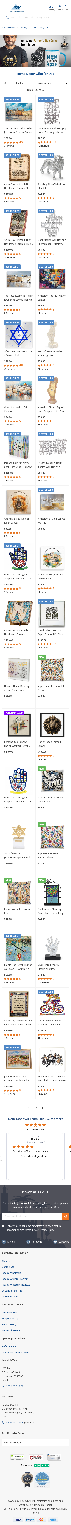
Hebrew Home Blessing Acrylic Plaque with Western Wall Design (16, 688)
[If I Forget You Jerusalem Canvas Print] (52, 558)
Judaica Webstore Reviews (16, 1284)
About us (7, 1261)
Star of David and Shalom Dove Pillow (51, 799)
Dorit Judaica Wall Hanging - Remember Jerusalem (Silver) (52, 242)
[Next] (43, 1108)
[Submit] (7, 17)
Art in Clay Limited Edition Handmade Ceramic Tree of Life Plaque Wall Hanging (17, 242)
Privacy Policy (47, 1229)
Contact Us (8, 1266)
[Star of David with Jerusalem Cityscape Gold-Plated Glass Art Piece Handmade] (19, 836)
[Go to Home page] (16, 8)
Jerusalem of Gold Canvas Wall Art (51, 520)
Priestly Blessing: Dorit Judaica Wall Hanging (50, 464)
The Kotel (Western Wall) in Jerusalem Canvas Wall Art (18, 297)
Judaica (42, 1508)
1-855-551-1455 (14, 1422)
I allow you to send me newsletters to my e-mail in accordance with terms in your (34, 1227)
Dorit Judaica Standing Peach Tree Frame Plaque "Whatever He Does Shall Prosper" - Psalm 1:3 (51, 911)
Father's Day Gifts (41, 27)
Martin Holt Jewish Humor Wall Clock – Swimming (18, 966)
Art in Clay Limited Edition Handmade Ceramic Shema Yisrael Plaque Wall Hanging (18, 186)
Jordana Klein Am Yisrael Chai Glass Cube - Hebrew (18, 464)
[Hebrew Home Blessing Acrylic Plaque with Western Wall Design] (19, 669)
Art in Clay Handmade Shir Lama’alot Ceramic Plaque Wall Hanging (18, 1023)
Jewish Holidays (10, 1296)
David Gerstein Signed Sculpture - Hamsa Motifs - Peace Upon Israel (18, 576)
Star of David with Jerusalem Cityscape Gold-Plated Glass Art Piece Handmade (18, 855)
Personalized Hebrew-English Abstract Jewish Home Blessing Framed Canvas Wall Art (16, 744)
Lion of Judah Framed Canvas (49, 743)
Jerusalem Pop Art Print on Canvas (52, 297)
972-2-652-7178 (14, 1386)
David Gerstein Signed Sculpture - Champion (49, 1022)
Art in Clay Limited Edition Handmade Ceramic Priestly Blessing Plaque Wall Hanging (17, 632)
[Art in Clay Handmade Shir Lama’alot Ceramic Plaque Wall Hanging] (19, 1004)
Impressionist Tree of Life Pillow (51, 687)
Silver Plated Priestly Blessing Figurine (48, 966)
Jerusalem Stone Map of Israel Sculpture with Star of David (51, 409)
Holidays (24, 27)
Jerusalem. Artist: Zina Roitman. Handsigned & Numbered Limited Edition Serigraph (18, 1078)
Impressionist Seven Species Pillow (48, 855)
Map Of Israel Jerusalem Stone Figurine (50, 353)
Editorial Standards (12, 1290)
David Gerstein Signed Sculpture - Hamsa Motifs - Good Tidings (18, 800)
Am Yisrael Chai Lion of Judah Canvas (16, 520)
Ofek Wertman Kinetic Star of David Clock (18, 353)
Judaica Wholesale (11, 1272)
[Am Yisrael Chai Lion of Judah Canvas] (19, 502)
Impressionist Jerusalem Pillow (17, 911)
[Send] (65, 1216)
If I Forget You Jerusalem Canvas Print (51, 576)
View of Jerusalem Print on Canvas (18, 409)
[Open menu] (3, 8)
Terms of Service (11, 1330)
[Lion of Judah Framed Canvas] (52, 725)
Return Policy (9, 1324)
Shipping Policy (10, 1318)
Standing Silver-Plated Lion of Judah (52, 186)
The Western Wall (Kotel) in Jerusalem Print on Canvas (18, 130)
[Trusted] (17, 1457)
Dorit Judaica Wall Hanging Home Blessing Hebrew (52, 130)
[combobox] (35, 17)
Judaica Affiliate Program (15, 1278)
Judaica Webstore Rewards (16, 1352)
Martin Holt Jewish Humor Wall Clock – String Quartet (52, 1078)
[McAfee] (36, 1457)
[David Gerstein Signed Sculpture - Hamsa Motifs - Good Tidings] (19, 781)
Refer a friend (9, 1346)
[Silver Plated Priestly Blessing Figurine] (52, 948)
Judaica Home (8, 27)
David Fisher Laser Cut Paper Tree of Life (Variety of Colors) (52, 632)
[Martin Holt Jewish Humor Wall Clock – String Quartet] (52, 1060)
